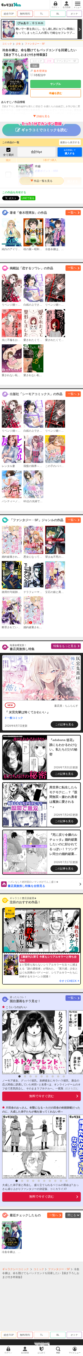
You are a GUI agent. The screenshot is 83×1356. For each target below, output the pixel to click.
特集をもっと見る (64, 646)
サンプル (55, 83)
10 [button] (66, 1181)
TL (41, 13)
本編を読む (55, 93)
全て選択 (8, 154)
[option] (33, 1042)
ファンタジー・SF (35, 43)
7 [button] (53, 1076)
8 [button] (58, 1076)
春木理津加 (40, 70)
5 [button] (42, 1076)
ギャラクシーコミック (15, 1269)
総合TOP (9, 13)
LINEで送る (28, 198)
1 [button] (19, 1076)
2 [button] (25, 1076)
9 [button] (64, 1076)
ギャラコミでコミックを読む (44, 130)
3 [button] (30, 1076)
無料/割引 (25, 13)
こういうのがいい (16, 1007)
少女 (18, 43)
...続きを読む (71, 1088)
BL (57, 13)
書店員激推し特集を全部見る (33, 884)
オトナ (74, 13)
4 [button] (36, 1076)
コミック (7, 43)
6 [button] (47, 1076)
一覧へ (72, 212)
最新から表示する (70, 142)
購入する (70, 152)
